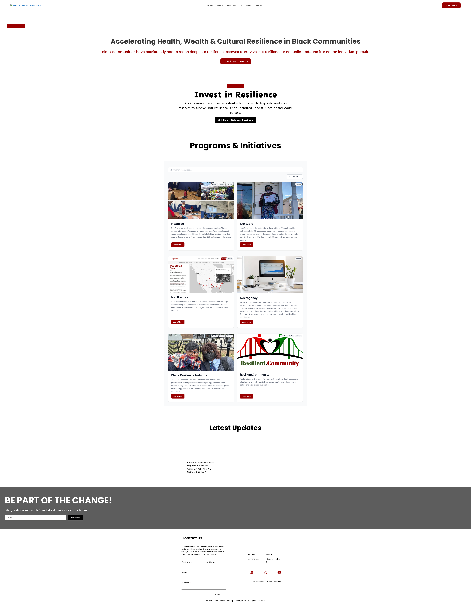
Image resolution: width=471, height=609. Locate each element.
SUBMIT (218, 594)
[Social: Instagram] (265, 572)
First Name (188, 562)
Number (186, 583)
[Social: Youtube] (279, 572)
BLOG (248, 5)
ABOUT (220, 5)
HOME (210, 5)
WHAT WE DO (233, 5)
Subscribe (75, 517)
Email (185, 572)
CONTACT (259, 5)
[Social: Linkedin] (251, 572)
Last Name (210, 562)
